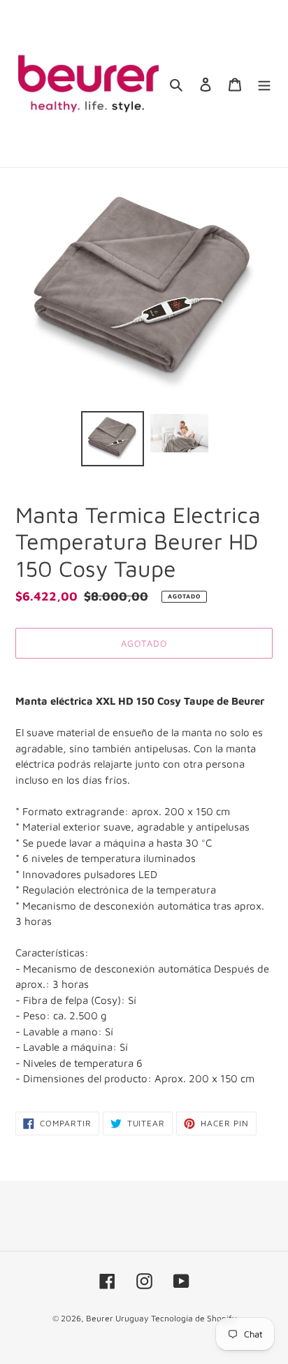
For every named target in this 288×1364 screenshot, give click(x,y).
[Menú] (264, 84)
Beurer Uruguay (117, 1318)
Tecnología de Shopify (193, 1318)
